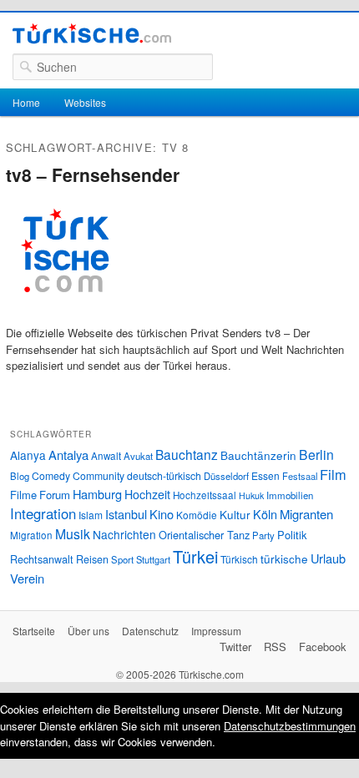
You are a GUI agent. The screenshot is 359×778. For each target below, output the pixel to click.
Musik (72, 533)
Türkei (195, 556)
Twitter (235, 646)
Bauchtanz (186, 454)
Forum (54, 495)
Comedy (51, 475)
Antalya (68, 454)
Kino (161, 514)
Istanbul (126, 514)
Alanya (28, 455)
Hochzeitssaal (204, 495)
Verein (27, 578)
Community (98, 475)
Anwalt (106, 455)
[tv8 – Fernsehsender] (64, 317)
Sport (122, 559)
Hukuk (251, 495)
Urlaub (328, 558)
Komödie (196, 515)
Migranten (306, 514)
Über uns (88, 631)
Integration (43, 513)
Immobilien (289, 495)
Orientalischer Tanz (204, 535)
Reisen (92, 559)
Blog (19, 475)
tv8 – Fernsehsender (93, 174)
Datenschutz (150, 631)
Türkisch (239, 559)
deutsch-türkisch (164, 475)
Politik (291, 535)
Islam (90, 515)
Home (26, 102)
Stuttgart (153, 559)
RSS (275, 646)
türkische (284, 558)
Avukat (138, 455)
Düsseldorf (226, 475)
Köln (265, 514)
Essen (265, 475)
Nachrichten (124, 534)
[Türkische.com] (92, 36)
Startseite (34, 631)
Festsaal (299, 475)
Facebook (322, 646)
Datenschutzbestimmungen (290, 726)
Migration (31, 535)
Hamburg (97, 494)
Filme (23, 495)
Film (333, 474)
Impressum (216, 631)
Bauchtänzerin (258, 455)
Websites (85, 102)
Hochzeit (147, 494)
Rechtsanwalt (41, 559)
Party (263, 535)
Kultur (235, 514)
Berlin (316, 454)
